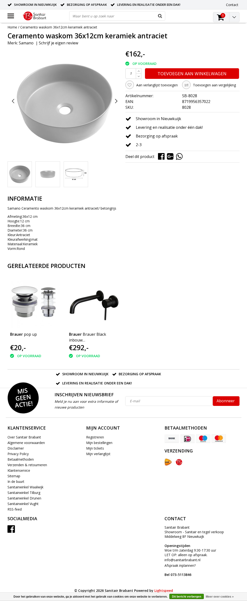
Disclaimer (15, 448)
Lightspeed (163, 590)
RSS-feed (14, 509)
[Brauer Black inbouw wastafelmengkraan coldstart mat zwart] (94, 303)
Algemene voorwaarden (26, 442)
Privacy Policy (18, 453)
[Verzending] (168, 462)
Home (12, 27)
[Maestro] (203, 438)
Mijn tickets (95, 448)
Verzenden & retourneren (27, 465)
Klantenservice (18, 470)
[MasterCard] (219, 438)
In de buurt (15, 481)
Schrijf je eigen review (58, 43)
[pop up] (35, 303)
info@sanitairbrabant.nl (182, 560)
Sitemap (13, 476)
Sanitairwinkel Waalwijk (25, 487)
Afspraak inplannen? (180, 570)
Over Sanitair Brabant (24, 437)
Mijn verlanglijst (98, 453)
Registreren (95, 437)
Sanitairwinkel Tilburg (23, 492)
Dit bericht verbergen (186, 596)
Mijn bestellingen (99, 442)
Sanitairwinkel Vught (23, 503)
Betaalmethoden (20, 459)
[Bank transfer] (172, 438)
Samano (26, 43)
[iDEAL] (187, 438)
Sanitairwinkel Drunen (24, 498)
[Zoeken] (160, 16)
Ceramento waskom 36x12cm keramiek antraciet (58, 27)
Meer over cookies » (220, 596)
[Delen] (162, 156)
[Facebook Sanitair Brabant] (11, 530)
